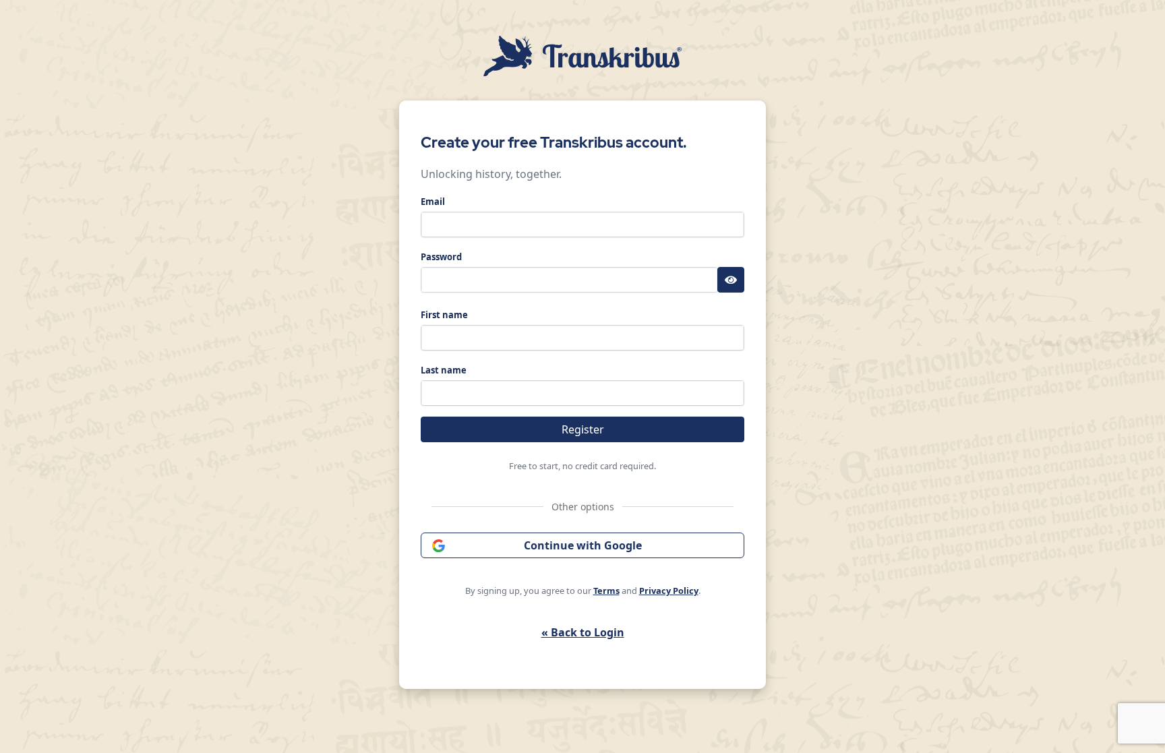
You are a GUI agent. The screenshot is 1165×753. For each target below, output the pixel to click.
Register (583, 429)
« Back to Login (582, 632)
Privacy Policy (668, 590)
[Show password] (730, 280)
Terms (606, 590)
